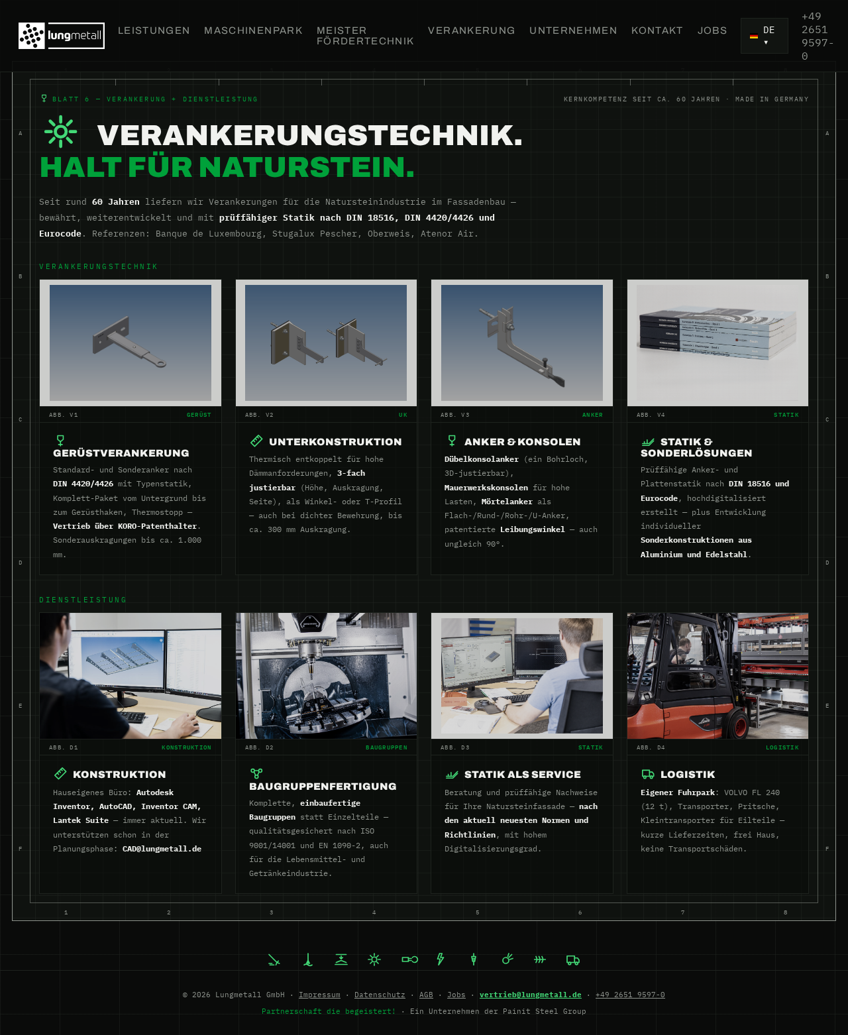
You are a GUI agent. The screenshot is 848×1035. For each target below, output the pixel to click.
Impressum (320, 994)
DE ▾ (769, 36)
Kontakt (657, 30)
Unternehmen (573, 30)
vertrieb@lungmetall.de (531, 994)
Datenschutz (379, 994)
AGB (426, 994)
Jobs (712, 30)
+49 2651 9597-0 (818, 35)
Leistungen (154, 30)
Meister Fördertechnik (366, 35)
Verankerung (471, 30)
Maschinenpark (253, 30)
